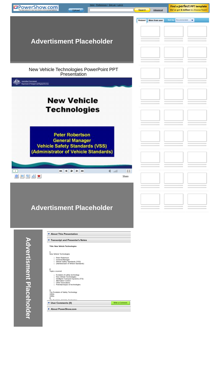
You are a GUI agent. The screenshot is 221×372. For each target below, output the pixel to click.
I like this (33, 176)
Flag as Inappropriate (22, 176)
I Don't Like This (28, 176)
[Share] (120, 176)
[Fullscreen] (128, 171)
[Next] (76, 171)
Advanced (158, 10)
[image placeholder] (150, 31)
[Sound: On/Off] (110, 171)
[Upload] (76, 10)
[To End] (82, 171)
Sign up (112, 5)
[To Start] (60, 171)
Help (92, 5)
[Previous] (66, 171)
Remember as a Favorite (39, 176)
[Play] (71, 171)
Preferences (101, 5)
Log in (120, 5)
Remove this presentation (16, 176)
